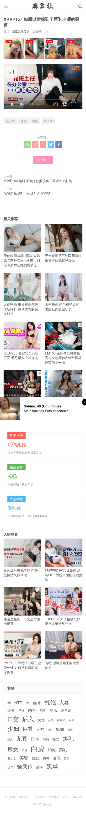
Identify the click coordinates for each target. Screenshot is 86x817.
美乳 (63, 749)
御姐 (60, 729)
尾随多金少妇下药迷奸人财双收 (27, 192)
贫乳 (56, 757)
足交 (66, 758)
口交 (13, 719)
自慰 (35, 757)
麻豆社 (47, 804)
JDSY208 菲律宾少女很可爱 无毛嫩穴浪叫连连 (21, 355)
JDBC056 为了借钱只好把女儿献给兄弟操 (62, 621)
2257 (66, 797)
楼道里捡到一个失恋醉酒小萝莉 (22, 621)
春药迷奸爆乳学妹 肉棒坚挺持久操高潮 (21, 572)
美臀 (23, 758)
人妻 (64, 702)
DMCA (77, 797)
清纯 (35, 121)
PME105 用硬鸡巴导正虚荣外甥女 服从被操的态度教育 (22, 667)
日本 (35, 739)
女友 (50, 720)
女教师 (61, 720)
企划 (11, 710)
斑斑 (70, 729)
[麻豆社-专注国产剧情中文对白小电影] (43, 6)
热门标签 (10, 797)
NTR (18, 702)
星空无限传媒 (20, 31)
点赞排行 (54, 797)
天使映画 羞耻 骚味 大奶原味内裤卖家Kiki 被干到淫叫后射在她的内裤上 (22, 260)
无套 (21, 738)
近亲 (10, 767)
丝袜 (37, 702)
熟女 (55, 739)
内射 (32, 710)
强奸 (50, 729)
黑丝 (52, 766)
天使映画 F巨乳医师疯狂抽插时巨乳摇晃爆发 (63, 258)
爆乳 (68, 738)
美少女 (11, 758)
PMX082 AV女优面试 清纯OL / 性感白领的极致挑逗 (63, 575)
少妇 (13, 728)
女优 (41, 719)
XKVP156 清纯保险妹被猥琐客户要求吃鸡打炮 (38, 180)
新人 (10, 739)
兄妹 (21, 710)
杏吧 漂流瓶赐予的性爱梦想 (62, 665)
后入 (28, 718)
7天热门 (40, 797)
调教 (45, 757)
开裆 (40, 729)
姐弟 (71, 720)
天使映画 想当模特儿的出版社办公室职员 (62, 306)
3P (9, 703)
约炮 (52, 749)
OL (28, 703)
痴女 (12, 749)
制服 (53, 710)
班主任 (48, 121)
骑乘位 (25, 766)
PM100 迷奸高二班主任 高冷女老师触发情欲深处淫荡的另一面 (63, 358)
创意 (42, 710)
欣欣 (23, 121)
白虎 (38, 748)
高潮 (39, 767)
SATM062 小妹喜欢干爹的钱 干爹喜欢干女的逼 (63, 404)
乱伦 (50, 702)
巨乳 (28, 728)
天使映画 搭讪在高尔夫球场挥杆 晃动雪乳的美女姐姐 (21, 309)
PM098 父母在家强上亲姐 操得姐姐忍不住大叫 (21, 404)
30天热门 (25, 797)
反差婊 (10, 121)
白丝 (24, 750)
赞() (43, 160)
